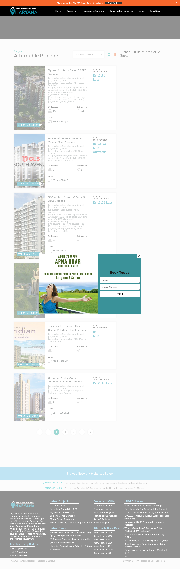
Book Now (155, 10)
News (141, 10)
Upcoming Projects (94, 10)
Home (58, 10)
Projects (71, 10)
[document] (90, 284)
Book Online (113, 3)
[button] (139, 256)
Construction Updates (121, 10)
